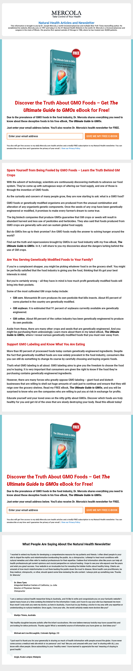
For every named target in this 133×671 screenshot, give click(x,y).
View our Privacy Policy (70, 148)
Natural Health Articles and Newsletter (66, 23)
